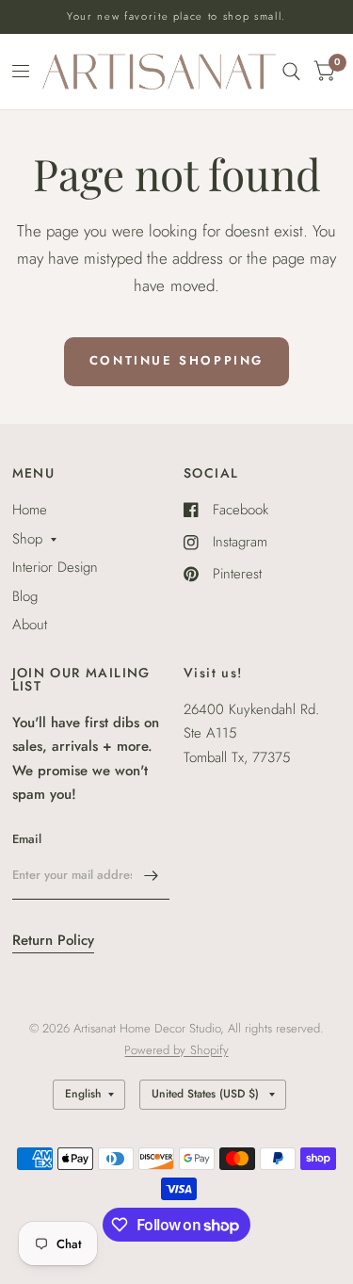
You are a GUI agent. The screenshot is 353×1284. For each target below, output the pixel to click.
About (29, 624)
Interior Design (55, 567)
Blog (25, 596)
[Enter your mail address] (150, 875)
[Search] (291, 71)
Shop (27, 538)
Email (26, 839)
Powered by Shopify (176, 1050)
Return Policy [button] (53, 940)
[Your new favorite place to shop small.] (176, 16)
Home (29, 509)
